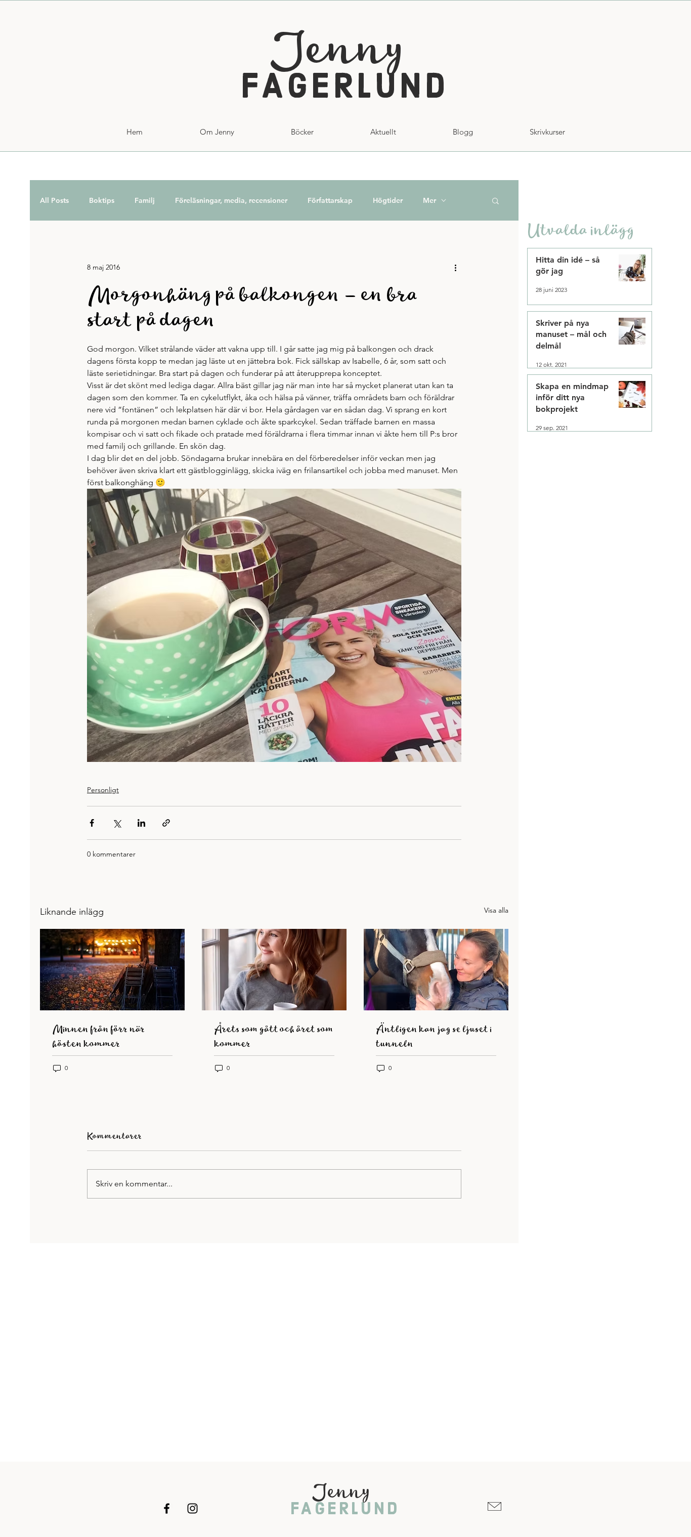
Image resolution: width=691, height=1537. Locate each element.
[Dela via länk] (166, 823)
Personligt (103, 789)
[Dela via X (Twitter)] (116, 823)
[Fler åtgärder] (455, 267)
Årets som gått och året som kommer (273, 1036)
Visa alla (496, 910)
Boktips (101, 200)
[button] (547, 132)
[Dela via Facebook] (92, 823)
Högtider (388, 200)
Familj (145, 200)
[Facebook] (167, 1508)
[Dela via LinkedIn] (141, 823)
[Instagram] (192, 1508)
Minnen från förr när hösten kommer (98, 1036)
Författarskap (330, 200)
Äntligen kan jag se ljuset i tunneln (434, 1036)
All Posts (54, 200)
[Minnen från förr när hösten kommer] (112, 969)
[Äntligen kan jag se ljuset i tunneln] (436, 969)
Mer (429, 200)
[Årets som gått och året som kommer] (274, 969)
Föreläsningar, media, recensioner (231, 200)
